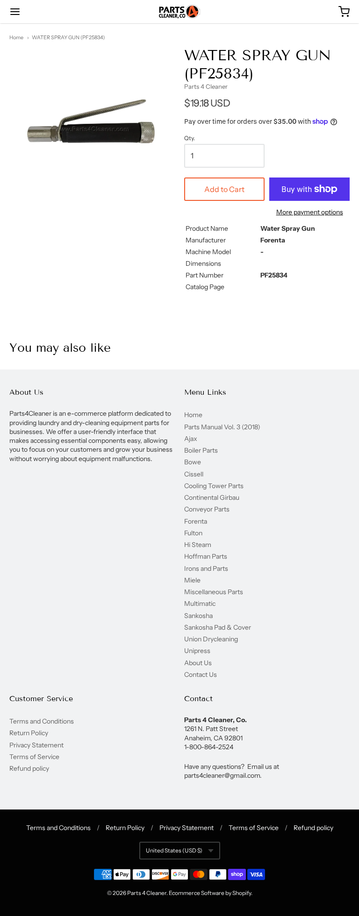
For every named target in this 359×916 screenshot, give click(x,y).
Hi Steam (197, 544)
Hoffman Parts (205, 556)
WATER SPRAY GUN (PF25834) (68, 37)
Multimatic (199, 603)
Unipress (197, 650)
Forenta (195, 521)
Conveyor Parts (207, 509)
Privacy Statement (36, 745)
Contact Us (200, 674)
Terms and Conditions (41, 721)
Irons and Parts (206, 568)
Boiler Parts (201, 450)
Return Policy (28, 733)
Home (16, 37)
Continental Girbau (211, 497)
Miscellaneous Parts (213, 592)
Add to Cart (224, 189)
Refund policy (29, 768)
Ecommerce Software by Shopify (210, 892)
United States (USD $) (174, 850)
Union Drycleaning (211, 639)
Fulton (193, 533)
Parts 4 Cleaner (206, 86)
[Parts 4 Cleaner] (179, 12)
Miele (192, 580)
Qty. (189, 138)
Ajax (190, 438)
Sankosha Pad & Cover (217, 627)
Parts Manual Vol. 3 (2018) (222, 427)
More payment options (309, 212)
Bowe (192, 462)
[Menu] (43, 11)
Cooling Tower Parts (214, 486)
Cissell (193, 474)
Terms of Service (34, 757)
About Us (198, 663)
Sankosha (198, 615)
